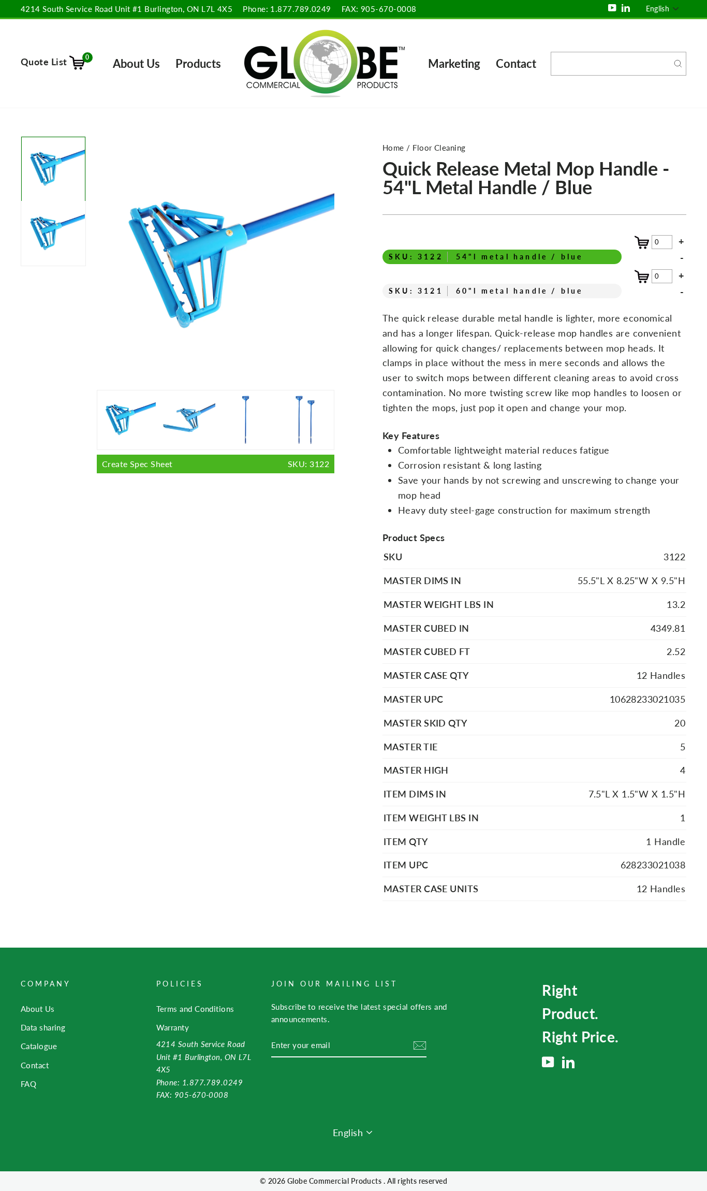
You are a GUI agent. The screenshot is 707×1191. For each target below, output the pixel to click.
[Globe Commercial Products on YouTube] (548, 1062)
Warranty (172, 1027)
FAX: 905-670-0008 (379, 8)
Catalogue (39, 1046)
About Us (136, 63)
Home (393, 147)
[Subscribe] (419, 1045)
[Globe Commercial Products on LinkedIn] (568, 1062)
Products (198, 63)
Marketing (454, 63)
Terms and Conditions (195, 1008)
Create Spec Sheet (215, 464)
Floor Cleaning (439, 147)
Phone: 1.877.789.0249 (287, 8)
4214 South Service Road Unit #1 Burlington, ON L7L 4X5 (126, 8)
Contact (516, 63)
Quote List (55, 61)
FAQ (28, 1083)
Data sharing (43, 1027)
